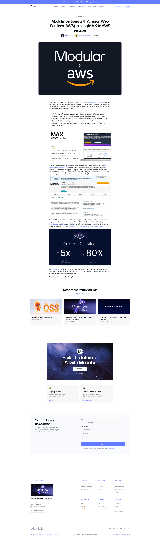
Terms (114, 534)
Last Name (84, 434)
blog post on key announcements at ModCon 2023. (86, 226)
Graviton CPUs (62, 167)
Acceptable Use (126, 534)
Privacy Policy (110, 448)
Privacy (118, 534)
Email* (82, 419)
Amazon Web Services (94, 102)
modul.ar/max (57, 269)
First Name (84, 426)
